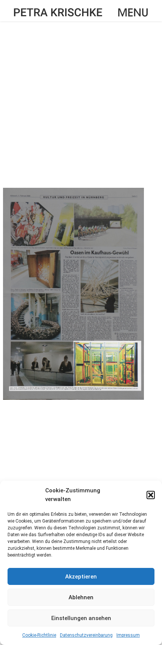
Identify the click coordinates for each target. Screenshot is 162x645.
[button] (150, 495)
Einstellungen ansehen (81, 618)
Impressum (128, 635)
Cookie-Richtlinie (39, 635)
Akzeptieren (81, 576)
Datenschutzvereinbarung (86, 635)
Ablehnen (81, 597)
